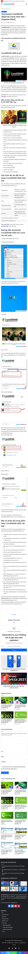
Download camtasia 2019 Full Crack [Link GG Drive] (7, 821)
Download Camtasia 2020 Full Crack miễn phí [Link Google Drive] (20, 721)
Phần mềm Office (7, 925)
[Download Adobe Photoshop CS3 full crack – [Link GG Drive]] (14, 883)
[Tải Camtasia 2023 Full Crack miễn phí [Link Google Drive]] (7, 700)
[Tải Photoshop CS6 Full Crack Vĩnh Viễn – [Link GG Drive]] (23, 889)
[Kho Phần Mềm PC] (8, 4)
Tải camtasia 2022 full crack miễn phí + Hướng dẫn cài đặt (20, 706)
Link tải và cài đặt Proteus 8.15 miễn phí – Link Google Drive (20, 851)
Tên (2, 751)
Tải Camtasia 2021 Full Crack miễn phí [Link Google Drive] (15, 1)
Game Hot (4, 916)
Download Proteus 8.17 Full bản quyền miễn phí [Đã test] (6, 836)
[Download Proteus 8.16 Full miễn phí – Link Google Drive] (21, 830)
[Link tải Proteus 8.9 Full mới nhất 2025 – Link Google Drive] (7, 845)
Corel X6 (3, 96)
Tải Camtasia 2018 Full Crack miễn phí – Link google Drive (20, 821)
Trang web (3, 761)
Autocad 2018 (4, 226)
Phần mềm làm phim (7, 929)
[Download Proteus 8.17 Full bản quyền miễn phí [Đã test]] (7, 830)
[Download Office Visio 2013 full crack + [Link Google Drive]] (23, 883)
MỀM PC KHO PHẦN (14, 620)
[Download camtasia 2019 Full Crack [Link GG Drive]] (7, 815)
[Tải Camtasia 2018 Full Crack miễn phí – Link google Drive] (21, 815)
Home (3, 8)
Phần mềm (8, 8)
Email (2, 756)
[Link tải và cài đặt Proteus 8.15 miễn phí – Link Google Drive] (21, 845)
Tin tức (3, 931)
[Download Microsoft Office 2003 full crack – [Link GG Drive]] (5, 889)
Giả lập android (5, 918)
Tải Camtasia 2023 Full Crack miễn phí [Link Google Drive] (6, 706)
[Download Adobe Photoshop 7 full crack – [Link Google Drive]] (5, 883)
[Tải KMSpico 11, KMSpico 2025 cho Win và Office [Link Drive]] (14, 889)
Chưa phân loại (5, 914)
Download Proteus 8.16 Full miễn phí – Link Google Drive (20, 836)
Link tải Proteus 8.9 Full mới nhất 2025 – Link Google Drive (6, 851)
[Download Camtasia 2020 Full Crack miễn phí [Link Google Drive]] (21, 714)
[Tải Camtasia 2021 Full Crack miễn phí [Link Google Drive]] (7, 714)
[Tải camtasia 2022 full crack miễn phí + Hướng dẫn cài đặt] (21, 700)
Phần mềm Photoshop (8, 927)
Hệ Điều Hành (5, 920)
